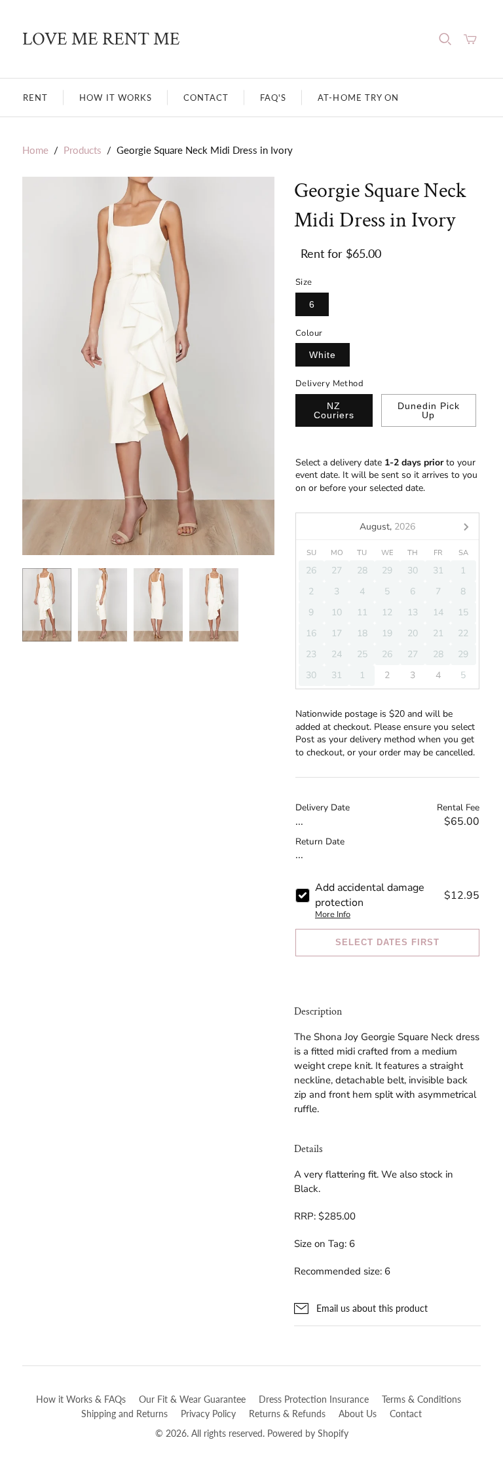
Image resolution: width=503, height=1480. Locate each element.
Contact (206, 97)
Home (35, 150)
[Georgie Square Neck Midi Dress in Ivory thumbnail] (46, 605)
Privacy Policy (208, 1413)
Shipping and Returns (124, 1413)
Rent (35, 97)
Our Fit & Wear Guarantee (192, 1399)
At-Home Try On (358, 97)
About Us (358, 1413)
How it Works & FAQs (81, 1399)
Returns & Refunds (287, 1413)
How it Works (115, 97)
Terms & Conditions (421, 1399)
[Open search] (445, 39)
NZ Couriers (334, 410)
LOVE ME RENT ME (101, 39)
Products (83, 150)
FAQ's (273, 97)
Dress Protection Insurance (314, 1399)
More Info (332, 914)
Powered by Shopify (307, 1433)
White (322, 355)
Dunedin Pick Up (429, 410)
